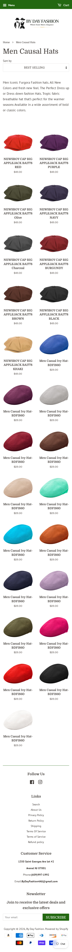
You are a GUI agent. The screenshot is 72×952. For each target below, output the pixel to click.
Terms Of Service (36, 831)
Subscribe (56, 917)
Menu (11, 5)
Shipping (36, 826)
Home (6, 42)
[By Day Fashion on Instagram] (40, 783)
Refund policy (36, 842)
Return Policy (36, 820)
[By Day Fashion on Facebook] (32, 783)
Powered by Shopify (56, 929)
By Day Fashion (35, 929)
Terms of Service (36, 836)
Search (36, 804)
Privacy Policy (36, 815)
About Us (36, 809)
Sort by (7, 61)
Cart (66, 5)
